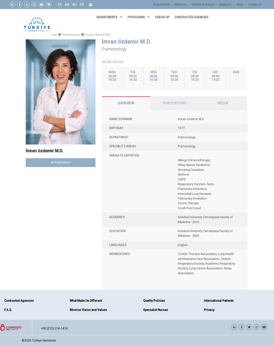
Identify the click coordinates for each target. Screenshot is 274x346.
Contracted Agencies (19, 300)
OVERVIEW (126, 103)
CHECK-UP (162, 17)
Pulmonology (71, 34)
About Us (180, 4)
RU (74, 5)
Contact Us (255, 4)
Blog (240, 4)
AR (67, 5)
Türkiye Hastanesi (44, 340)
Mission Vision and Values (88, 310)
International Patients (219, 300)
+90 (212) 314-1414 (54, 328)
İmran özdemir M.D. (98, 34)
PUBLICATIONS (174, 103)
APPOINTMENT (60, 162)
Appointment (161, 4)
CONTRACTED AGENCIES (191, 17)
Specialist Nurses (155, 310)
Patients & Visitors (203, 4)
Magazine (225, 4)
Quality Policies (154, 300)
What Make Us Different (86, 300)
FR (82, 5)
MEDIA (222, 103)
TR (60, 5)
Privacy (209, 310)
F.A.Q (7, 310)
